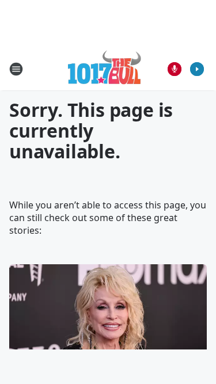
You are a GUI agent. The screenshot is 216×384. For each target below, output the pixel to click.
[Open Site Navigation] (16, 69)
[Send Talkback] (174, 69)
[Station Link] (104, 69)
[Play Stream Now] (197, 69)
